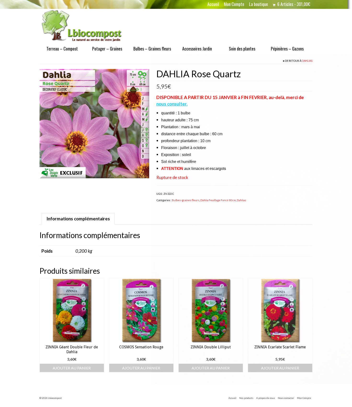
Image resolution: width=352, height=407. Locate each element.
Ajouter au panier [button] (72, 368)
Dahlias (307, 60)
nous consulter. (171, 103)
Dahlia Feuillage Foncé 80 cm (218, 200)
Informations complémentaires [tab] (78, 218)
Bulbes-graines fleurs (185, 200)
